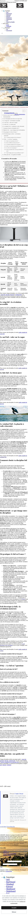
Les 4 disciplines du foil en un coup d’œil (12, 118)
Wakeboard (11, 891)
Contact (5, 851)
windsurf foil (18, 294)
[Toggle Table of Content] (23, 111)
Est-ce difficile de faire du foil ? (13, 142)
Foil (7, 893)
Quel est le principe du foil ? (12, 141)
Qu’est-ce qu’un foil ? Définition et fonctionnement (11, 115)
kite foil (12, 294)
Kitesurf (9, 886)
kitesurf (4, 765)
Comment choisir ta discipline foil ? (11, 128)
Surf (8, 879)
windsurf (9, 765)
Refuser (14, 912)
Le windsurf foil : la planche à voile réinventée (13, 126)
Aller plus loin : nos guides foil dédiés (12, 154)
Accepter (14, 907)
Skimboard (10, 889)
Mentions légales (7, 855)
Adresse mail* (3, 861)
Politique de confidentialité (9, 853)
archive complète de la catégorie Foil (10, 762)
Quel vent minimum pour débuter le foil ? (15, 146)
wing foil (3, 294)
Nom (1, 864)
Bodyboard (10, 882)
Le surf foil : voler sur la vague (10, 122)
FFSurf (23, 599)
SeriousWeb (9, 871)
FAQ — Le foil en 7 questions (10, 139)
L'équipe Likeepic (9, 113)
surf (1, 765)
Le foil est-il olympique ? (11, 147)
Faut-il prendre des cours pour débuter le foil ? (14, 150)
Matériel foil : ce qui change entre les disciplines (14, 130)
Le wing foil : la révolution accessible (11, 120)
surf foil (7, 294)
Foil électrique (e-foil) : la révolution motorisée (12, 134)
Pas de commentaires (20, 114)
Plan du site (6, 852)
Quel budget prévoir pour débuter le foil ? (15, 152)
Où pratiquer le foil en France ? (10, 132)
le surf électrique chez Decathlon (12, 644)
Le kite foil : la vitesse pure (9, 124)
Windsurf (10, 884)
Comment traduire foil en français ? (13, 137)
